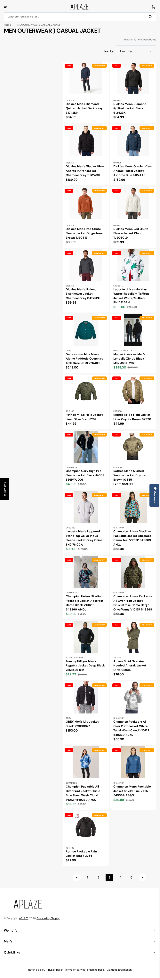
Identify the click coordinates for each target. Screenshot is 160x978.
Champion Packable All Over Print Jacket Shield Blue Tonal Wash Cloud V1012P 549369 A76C (83, 789)
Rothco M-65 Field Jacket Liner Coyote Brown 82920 (131, 415)
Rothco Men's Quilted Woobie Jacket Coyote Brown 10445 (128, 472)
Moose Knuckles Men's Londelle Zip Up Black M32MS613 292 (128, 358)
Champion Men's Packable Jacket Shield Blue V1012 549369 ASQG (130, 787)
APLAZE (23, 918)
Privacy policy (53, 969)
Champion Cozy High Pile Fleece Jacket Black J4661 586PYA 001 (85, 472)
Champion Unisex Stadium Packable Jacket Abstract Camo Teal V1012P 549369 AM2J (130, 534)
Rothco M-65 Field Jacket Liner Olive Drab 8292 (84, 415)
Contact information (118, 969)
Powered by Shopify (48, 918)
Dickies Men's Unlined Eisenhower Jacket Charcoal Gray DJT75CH (83, 294)
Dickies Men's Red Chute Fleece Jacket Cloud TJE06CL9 (129, 230)
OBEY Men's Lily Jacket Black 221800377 (82, 721)
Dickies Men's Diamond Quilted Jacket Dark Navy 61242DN (84, 107)
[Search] (148, 16)
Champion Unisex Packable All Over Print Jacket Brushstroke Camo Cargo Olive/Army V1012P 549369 (130, 600)
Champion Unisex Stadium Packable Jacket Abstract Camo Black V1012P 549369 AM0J (84, 598)
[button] (5, 7)
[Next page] (141, 873)
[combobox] (78, 16)
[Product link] (85, 92)
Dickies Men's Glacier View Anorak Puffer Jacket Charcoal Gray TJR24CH (85, 168)
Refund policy (35, 969)
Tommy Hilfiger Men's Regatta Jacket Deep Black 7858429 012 (81, 664)
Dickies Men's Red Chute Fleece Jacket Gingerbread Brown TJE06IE (83, 232)
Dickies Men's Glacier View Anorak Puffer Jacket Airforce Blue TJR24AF (131, 168)
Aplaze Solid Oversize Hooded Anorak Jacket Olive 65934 (128, 664)
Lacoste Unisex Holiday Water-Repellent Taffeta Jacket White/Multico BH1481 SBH (129, 296)
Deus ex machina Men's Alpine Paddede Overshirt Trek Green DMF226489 (84, 358)
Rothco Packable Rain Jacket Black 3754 (81, 849)
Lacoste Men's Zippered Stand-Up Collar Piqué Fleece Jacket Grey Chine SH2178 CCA (84, 534)
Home (7, 24)
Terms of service (74, 969)
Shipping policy (95, 969)
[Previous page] (75, 873)
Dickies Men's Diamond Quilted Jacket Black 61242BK (128, 107)
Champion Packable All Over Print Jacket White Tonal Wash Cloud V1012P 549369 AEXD (130, 725)
